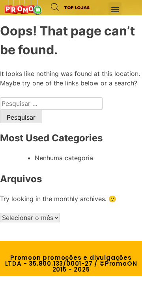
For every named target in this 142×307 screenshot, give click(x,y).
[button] (114, 8)
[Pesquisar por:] (51, 103)
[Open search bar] (55, 7)
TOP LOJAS (77, 7)
